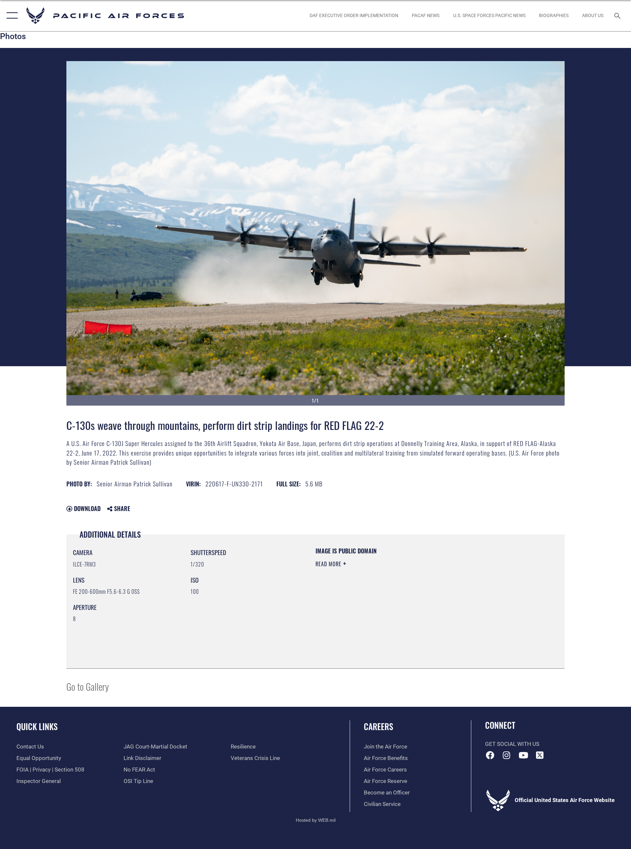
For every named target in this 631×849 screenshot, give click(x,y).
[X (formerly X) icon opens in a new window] (540, 755)
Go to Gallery (87, 686)
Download (86, 508)
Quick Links (37, 726)
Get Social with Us (512, 744)
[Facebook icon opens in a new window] (490, 755)
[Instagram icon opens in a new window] (506, 755)
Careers (378, 726)
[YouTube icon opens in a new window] (523, 755)
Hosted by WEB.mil (316, 820)
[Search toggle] (618, 15)
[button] (10, 15)
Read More (329, 564)
